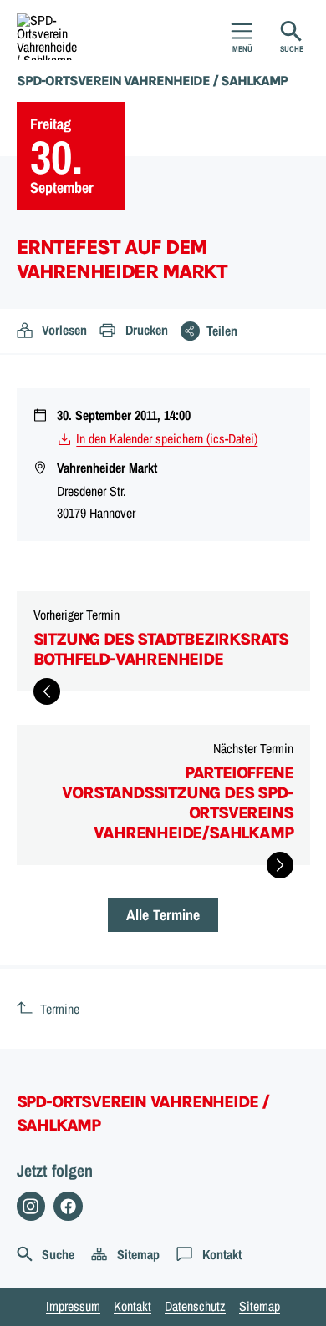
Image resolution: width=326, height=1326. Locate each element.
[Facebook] (68, 1206)
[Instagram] (31, 1206)
